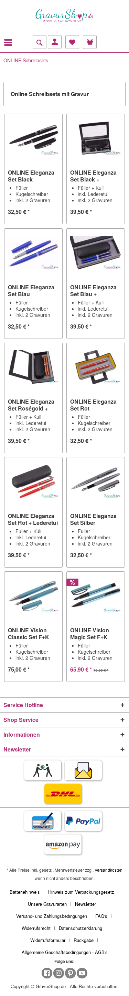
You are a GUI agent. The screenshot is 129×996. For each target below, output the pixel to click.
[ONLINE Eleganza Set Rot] (95, 367)
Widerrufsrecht (36, 928)
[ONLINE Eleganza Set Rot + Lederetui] (33, 481)
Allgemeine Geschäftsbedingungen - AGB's (65, 952)
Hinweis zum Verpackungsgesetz (81, 892)
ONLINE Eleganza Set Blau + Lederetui (93, 291)
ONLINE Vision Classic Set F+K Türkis (28, 634)
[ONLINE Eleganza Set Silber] (95, 481)
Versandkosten (108, 870)
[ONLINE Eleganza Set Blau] (33, 252)
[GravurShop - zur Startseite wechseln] (65, 15)
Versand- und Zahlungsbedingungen (51, 916)
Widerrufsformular (47, 940)
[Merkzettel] (72, 42)
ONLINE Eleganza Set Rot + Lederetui (33, 519)
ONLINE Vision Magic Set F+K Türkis (89, 634)
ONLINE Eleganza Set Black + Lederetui (93, 176)
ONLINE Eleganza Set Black (31, 176)
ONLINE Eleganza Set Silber (93, 519)
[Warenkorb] (90, 42)
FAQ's (101, 916)
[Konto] (55, 42)
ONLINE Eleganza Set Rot (93, 405)
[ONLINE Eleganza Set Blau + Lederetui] (95, 252)
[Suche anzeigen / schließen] (39, 42)
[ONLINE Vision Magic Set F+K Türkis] (95, 595)
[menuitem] (10, 42)
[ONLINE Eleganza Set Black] (33, 138)
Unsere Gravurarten (47, 904)
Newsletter (85, 904)
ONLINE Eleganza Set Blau (31, 291)
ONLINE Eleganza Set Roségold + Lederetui (31, 405)
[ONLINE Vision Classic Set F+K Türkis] (33, 595)
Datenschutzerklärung (80, 928)
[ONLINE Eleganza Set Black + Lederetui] (95, 138)
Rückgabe (84, 940)
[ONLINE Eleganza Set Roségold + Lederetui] (33, 367)
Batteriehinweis (25, 892)
